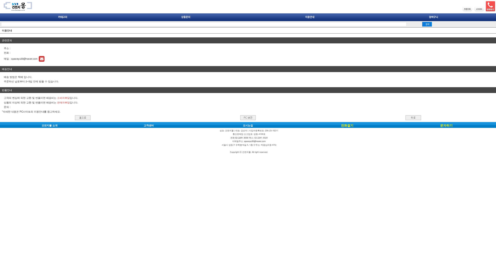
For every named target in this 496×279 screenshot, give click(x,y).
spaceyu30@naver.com (24, 58)
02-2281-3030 (241, 137)
